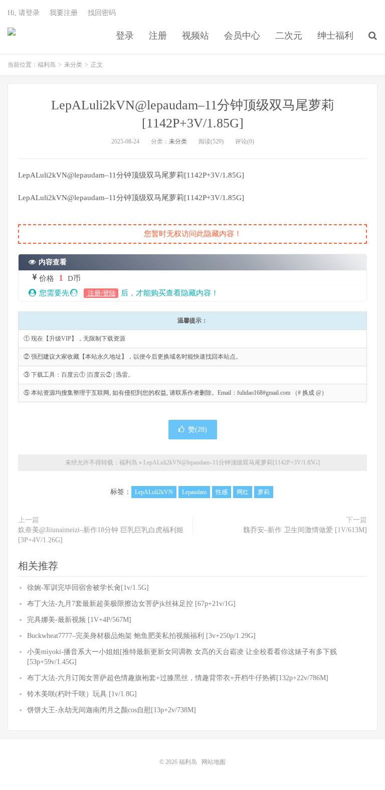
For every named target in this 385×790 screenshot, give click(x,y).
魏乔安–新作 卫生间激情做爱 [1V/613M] (305, 530)
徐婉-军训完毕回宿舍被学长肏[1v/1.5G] (88, 587)
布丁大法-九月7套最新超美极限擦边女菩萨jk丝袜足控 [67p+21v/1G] (131, 603)
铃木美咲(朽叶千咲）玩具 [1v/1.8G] (82, 694)
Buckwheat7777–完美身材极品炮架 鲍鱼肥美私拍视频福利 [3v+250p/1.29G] (141, 636)
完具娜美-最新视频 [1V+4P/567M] (79, 619)
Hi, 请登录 (24, 13)
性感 (222, 492)
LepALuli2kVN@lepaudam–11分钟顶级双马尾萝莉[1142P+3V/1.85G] (231, 462)
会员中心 (242, 36)
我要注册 (64, 13)
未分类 (73, 64)
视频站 (195, 36)
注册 (158, 36)
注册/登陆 (101, 293)
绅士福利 (335, 36)
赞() (197, 429)
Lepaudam (194, 492)
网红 (243, 492)
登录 (125, 36)
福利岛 (12, 36)
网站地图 (214, 761)
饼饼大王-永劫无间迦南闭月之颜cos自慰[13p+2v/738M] (111, 710)
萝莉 (264, 492)
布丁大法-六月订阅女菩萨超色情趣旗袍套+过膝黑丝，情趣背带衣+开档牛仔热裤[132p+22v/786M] (177, 678)
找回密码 (102, 13)
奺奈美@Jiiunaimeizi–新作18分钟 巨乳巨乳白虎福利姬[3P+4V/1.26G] (100, 535)
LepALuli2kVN (154, 492)
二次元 (288, 36)
